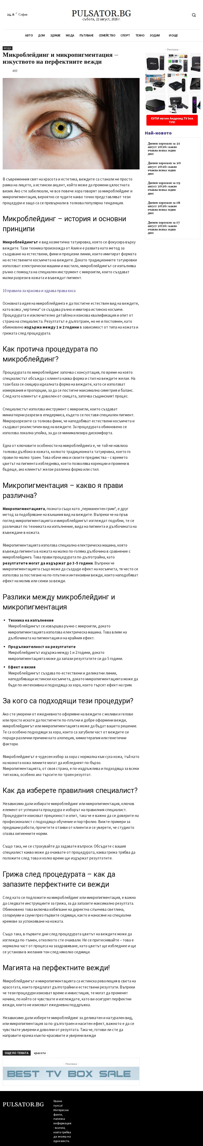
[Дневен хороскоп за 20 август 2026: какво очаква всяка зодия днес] (190, 169)
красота (39, 1053)
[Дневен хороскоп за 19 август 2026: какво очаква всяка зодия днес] (190, 188)
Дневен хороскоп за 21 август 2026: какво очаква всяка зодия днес (164, 149)
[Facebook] (182, 14)
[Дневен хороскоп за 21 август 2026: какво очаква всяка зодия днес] (190, 149)
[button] (193, 14)
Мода (7, 48)
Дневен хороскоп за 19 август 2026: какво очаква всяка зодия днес (164, 188)
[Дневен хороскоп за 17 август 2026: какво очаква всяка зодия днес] (190, 228)
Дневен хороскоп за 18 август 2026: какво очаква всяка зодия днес (164, 208)
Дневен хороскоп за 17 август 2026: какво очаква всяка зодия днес (164, 228)
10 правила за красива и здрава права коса (39, 290)
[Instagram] (84, 1106)
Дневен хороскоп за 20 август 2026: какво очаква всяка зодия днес (164, 168)
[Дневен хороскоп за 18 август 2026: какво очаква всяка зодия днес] (190, 208)
